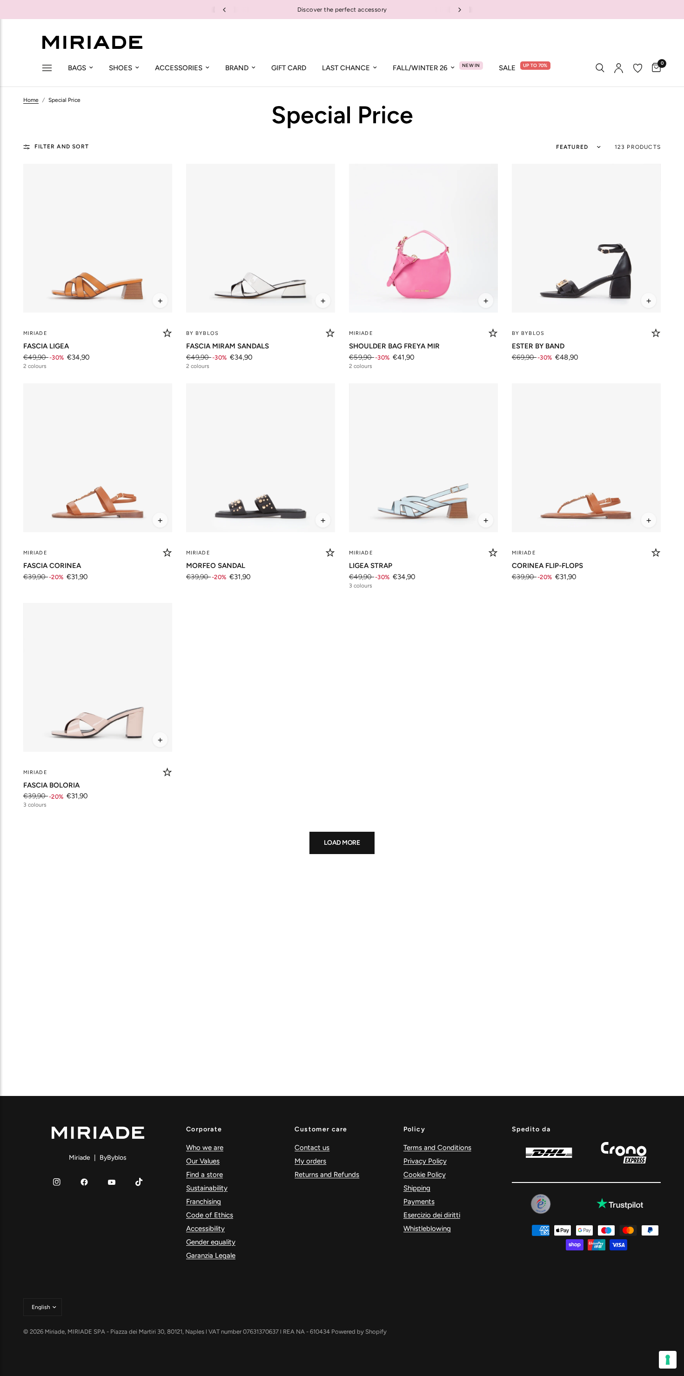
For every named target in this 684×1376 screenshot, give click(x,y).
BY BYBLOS (202, 333)
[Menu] (47, 69)
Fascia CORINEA (52, 565)
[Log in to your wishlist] (637, 68)
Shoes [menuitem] (120, 68)
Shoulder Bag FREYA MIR (394, 346)
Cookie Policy (424, 1174)
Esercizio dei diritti (431, 1215)
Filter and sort (61, 146)
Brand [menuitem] (236, 68)
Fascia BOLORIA (51, 785)
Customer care (321, 1129)
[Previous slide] (224, 10)
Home (31, 100)
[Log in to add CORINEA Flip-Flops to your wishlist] (656, 553)
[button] (160, 300)
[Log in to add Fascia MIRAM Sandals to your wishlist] (330, 333)
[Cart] (654, 68)
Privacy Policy (425, 1161)
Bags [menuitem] (77, 68)
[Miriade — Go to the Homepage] (92, 42)
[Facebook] (84, 1182)
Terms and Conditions (437, 1147)
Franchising (203, 1201)
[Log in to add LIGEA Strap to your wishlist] (493, 553)
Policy (414, 1129)
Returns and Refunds (327, 1174)
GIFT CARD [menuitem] (288, 68)
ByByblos (113, 1158)
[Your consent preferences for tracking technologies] (668, 1360)
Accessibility (205, 1228)
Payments (419, 1201)
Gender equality (210, 1242)
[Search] (600, 68)
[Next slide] (459, 10)
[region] (342, 10)
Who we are (204, 1147)
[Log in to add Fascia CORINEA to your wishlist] (167, 553)
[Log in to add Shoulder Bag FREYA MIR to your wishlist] (493, 333)
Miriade (35, 333)
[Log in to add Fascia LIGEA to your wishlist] (167, 333)
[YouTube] (111, 1182)
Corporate (204, 1129)
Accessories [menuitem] (178, 68)
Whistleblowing (427, 1228)
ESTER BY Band (538, 346)
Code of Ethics (209, 1215)
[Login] (618, 68)
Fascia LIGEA (46, 346)
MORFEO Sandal (215, 565)
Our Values (203, 1161)
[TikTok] (139, 1182)
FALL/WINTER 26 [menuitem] (420, 68)
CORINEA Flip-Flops (547, 565)
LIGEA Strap (370, 565)
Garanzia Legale (210, 1255)
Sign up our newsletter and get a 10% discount (348, 9)
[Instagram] (57, 1182)
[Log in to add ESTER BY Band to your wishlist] (656, 333)
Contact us (312, 1147)
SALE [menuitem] (507, 68)
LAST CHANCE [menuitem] (346, 68)
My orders (310, 1161)
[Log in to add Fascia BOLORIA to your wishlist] (167, 772)
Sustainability (207, 1188)
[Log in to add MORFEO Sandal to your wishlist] (330, 553)
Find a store (204, 1174)
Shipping (416, 1188)
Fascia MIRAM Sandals (227, 346)
